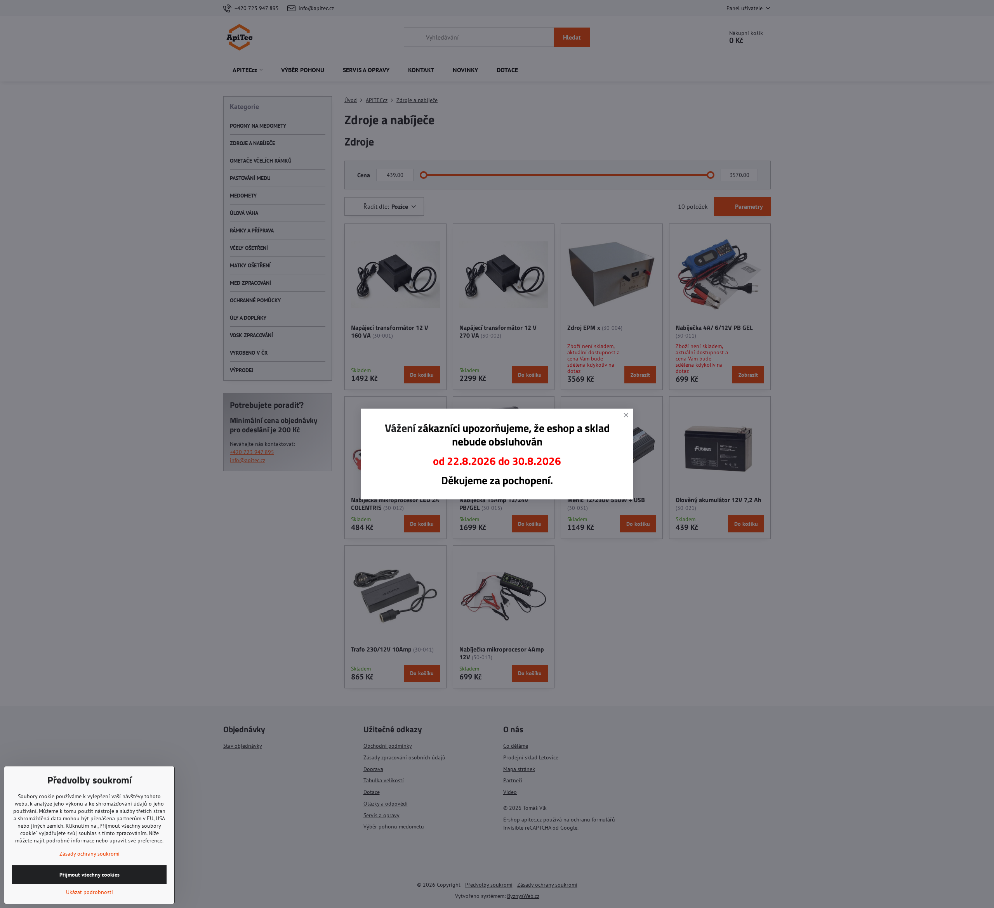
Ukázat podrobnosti (89, 892)
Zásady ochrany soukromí (89, 853)
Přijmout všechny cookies (89, 874)
